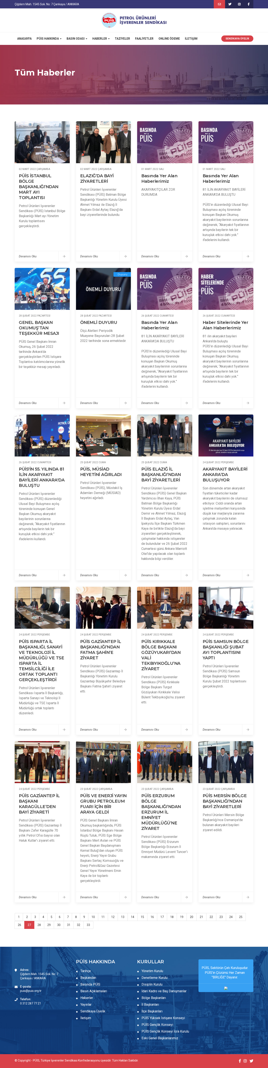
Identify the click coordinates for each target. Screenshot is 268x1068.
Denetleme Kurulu (154, 978)
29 (49, 925)
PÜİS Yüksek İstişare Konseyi (163, 1018)
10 (93, 917)
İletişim (191, 38)
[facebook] (248, 4)
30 (59, 925)
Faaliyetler (144, 38)
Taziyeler (122, 38)
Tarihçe (85, 971)
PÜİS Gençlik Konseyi (157, 1025)
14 (132, 917)
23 (221, 917)
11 (103, 917)
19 (181, 917)
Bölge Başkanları (153, 998)
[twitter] (229, 4)
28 (39, 925)
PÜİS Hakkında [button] (48, 38)
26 (19, 925)
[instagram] (239, 4)
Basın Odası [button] (76, 38)
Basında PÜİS (90, 984)
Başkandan (88, 978)
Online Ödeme (169, 38)
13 (122, 917)
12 (113, 917)
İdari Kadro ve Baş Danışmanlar (164, 991)
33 (88, 925)
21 (201, 917)
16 (152, 917)
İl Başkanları (150, 1005)
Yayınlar (85, 1005)
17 (162, 917)
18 (172, 917)
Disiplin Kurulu (151, 984)
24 (231, 917)
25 (240, 917)
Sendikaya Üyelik (237, 38)
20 (191, 917)
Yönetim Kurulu (152, 971)
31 (68, 925)
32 (78, 925)
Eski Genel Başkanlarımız (159, 1038)
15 (142, 917)
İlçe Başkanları (151, 1011)
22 (211, 917)
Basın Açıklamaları (93, 991)
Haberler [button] (100, 38)
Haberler (86, 998)
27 (29, 925)
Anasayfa (24, 38)
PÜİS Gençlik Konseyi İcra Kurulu (165, 1031)
